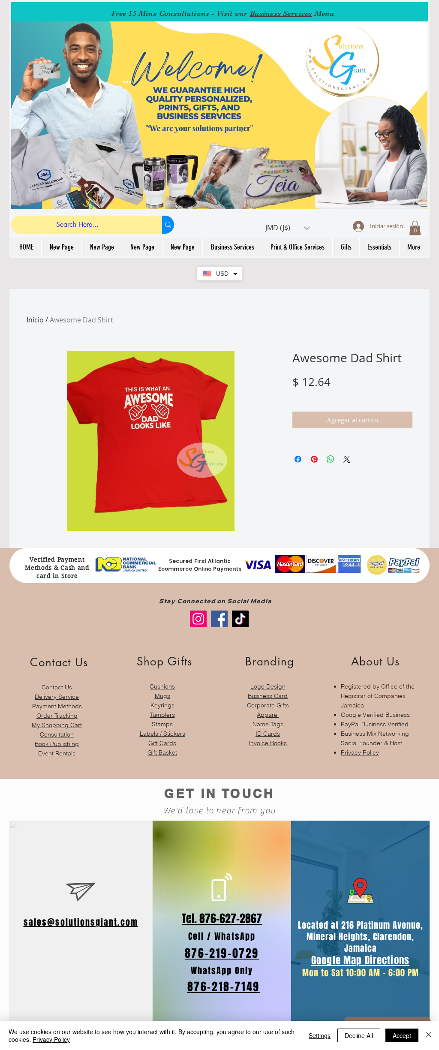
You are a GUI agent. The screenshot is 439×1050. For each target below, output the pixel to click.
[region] (56, 702)
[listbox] (288, 228)
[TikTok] (240, 619)
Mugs (162, 696)
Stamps (162, 724)
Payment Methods (57, 706)
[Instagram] (198, 619)
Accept (402, 1035)
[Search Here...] (168, 225)
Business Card (268, 696)
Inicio (35, 320)
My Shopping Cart (57, 725)
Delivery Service (57, 697)
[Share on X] (347, 459)
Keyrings (162, 705)
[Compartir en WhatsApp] (330, 459)
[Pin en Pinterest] (314, 459)
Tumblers (162, 715)
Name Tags (268, 724)
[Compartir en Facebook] (298, 459)
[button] (288, 228)
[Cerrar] (429, 1035)
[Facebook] (219, 619)
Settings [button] (320, 1035)
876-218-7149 (223, 986)
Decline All (359, 1035)
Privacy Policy (360, 752)
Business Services (281, 13)
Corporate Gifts (268, 705)
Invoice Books (268, 743)
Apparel (268, 715)
